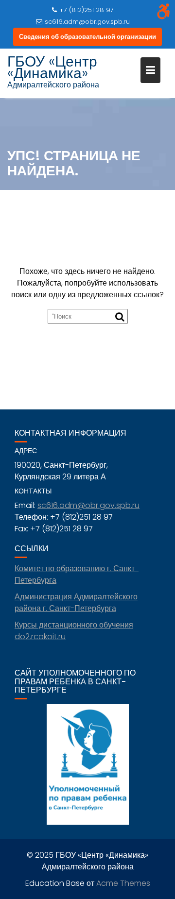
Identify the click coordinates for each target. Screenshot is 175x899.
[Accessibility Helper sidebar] (163, 11)
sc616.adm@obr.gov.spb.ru (87, 21)
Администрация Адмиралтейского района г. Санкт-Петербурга (76, 602)
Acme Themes (123, 883)
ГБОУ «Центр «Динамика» (52, 67)
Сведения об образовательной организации (87, 36)
